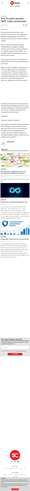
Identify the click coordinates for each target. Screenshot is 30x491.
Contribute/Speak (10, 474)
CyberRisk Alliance (11, 468)
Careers (21, 468)
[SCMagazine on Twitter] (15, 461)
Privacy (25, 468)
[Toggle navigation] (2, 3)
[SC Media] (15, 3)
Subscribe (15, 354)
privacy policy (19, 485)
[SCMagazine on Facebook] (12, 461)
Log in (12, 6)
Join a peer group (23, 474)
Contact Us (16, 468)
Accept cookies (15, 489)
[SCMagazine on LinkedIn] (18, 461)
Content (3, 16)
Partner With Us (15, 476)
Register (17, 6)
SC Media (5, 468)
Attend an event (17, 474)
